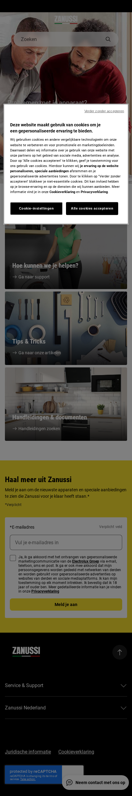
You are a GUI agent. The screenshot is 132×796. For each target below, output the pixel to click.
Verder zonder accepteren (104, 111)
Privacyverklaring (94, 192)
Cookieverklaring (62, 192)
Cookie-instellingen (36, 208)
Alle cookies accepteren (92, 208)
